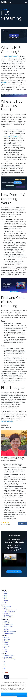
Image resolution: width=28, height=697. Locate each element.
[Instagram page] (4, 666)
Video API (6, 623)
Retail (5, 608)
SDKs (5, 628)
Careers (6, 644)
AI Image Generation (9, 633)
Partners (6, 641)
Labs (5, 649)
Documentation (8, 626)
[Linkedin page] (4, 663)
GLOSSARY (4, 9)
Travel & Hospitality (9, 611)
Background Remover (10, 631)
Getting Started (8, 624)
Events (6, 642)
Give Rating (22, 523)
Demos (6, 599)
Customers (7, 639)
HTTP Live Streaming (11, 56)
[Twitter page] (4, 661)
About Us (6, 637)
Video (5, 595)
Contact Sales (8, 657)
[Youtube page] (4, 668)
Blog (5, 648)
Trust (5, 651)
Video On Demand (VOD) (10, 136)
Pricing (6, 600)
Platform (6, 592)
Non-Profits (7, 613)
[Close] (26, 680)
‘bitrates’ (3, 82)
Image (5, 593)
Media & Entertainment (10, 610)
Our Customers (8, 615)
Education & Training (9, 659)
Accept (14, 694)
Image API (6, 621)
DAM (5, 597)
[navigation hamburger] (26, 2)
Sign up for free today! (7, 421)
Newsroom (7, 646)
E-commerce (7, 606)
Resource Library (8, 617)
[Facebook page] (4, 665)
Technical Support (9, 655)
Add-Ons (6, 629)
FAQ (5, 602)
